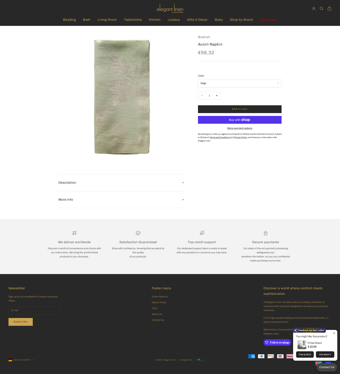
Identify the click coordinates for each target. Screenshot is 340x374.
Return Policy (159, 302)
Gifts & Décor (197, 19)
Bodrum (204, 37)
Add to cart (240, 109)
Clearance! (268, 19)
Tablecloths (133, 19)
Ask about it (325, 354)
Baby (219, 19)
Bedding (69, 19)
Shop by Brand (241, 19)
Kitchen (155, 19)
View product (305, 354)
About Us (157, 314)
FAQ (154, 308)
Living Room (107, 19)
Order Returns (160, 296)
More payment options (239, 128)
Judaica (174, 19)
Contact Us (158, 320)
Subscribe (21, 321)
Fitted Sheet (315, 343)
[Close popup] (334, 333)
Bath (86, 19)
